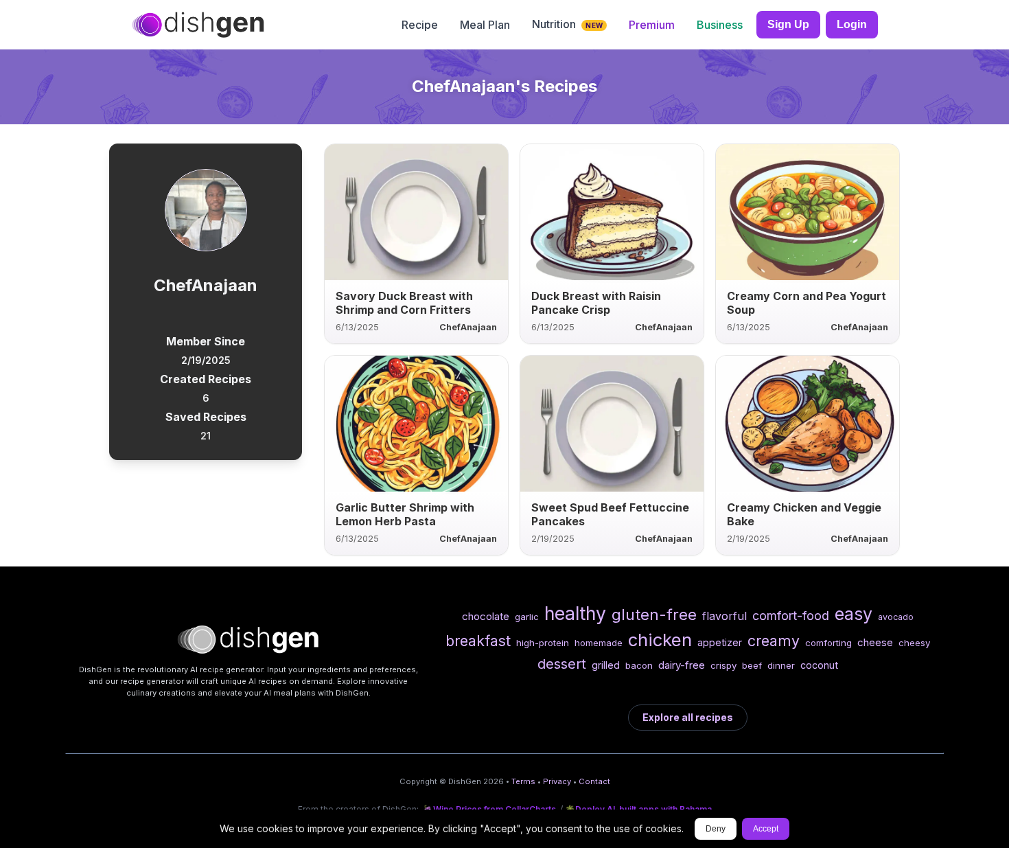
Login (852, 24)
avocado (896, 617)
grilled (606, 665)
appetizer (719, 642)
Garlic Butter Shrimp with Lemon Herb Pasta (405, 514)
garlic (527, 616)
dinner (781, 665)
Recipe (420, 25)
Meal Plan (485, 25)
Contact (594, 781)
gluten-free (654, 614)
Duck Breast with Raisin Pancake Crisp (596, 303)
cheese (875, 642)
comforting (828, 642)
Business (720, 25)
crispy (723, 665)
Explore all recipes (687, 717)
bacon (639, 665)
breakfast (478, 641)
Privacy (557, 781)
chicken (660, 639)
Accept (765, 829)
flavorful (724, 616)
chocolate (485, 616)
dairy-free (681, 665)
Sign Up (788, 24)
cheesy (914, 642)
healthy (575, 613)
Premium (652, 25)
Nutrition (567, 24)
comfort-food (790, 615)
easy (853, 614)
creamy (773, 641)
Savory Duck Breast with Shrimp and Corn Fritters (404, 303)
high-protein (542, 642)
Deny (716, 829)
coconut (819, 665)
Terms (523, 781)
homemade (599, 642)
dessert (561, 663)
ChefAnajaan (468, 327)
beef (752, 665)
